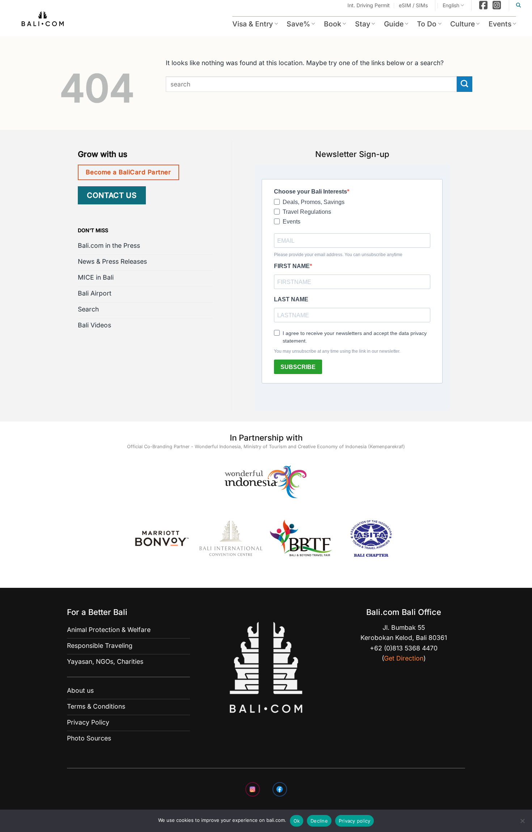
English (451, 5)
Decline (319, 821)
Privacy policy (355, 821)
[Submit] (464, 84)
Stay (362, 24)
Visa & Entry (252, 24)
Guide (394, 24)
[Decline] (522, 823)
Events (500, 24)
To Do (426, 24)
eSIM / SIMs (413, 5)
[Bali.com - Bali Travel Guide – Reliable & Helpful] (43, 19)
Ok (297, 821)
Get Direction (403, 658)
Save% (298, 24)
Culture (462, 24)
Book (332, 24)
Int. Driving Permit (368, 5)
